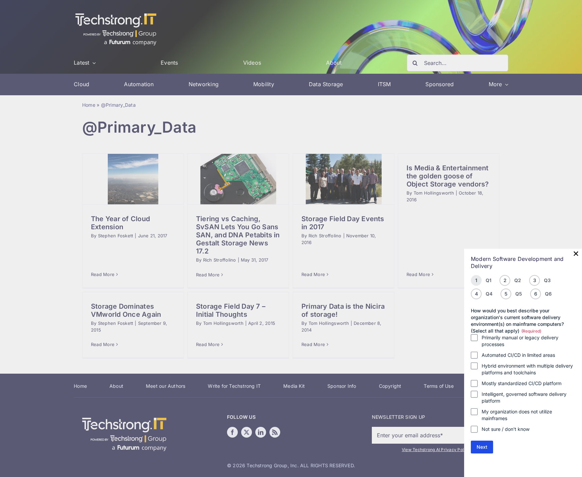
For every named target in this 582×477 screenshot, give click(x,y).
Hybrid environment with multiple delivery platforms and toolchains (527, 369)
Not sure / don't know (505, 429)
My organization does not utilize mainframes (517, 415)
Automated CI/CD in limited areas (518, 355)
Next (482, 447)
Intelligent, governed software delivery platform (524, 397)
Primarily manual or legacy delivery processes (520, 341)
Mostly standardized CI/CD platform (521, 383)
